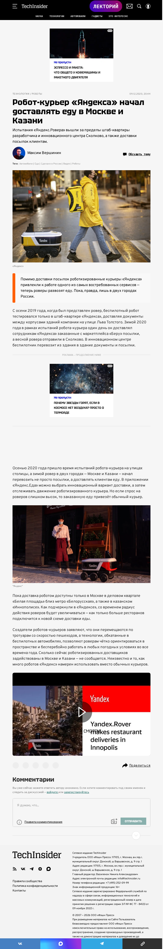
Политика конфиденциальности (35, 886)
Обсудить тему (139, 154)
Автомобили (25, 163)
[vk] (23, 869)
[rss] (15, 869)
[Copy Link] (142, 943)
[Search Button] (139, 6)
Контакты (19, 891)
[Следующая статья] (81, 835)
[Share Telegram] (101, 943)
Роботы (37, 94)
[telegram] (32, 869)
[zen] (40, 869)
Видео (66, 163)
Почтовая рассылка (129, 6)
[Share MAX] (60, 943)
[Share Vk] (20, 943)
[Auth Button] (148, 6)
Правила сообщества (27, 881)
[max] (48, 869)
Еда (37, 163)
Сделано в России (51, 163)
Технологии (21, 94)
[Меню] (15, 6)
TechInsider (34, 6)
